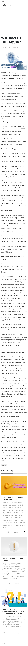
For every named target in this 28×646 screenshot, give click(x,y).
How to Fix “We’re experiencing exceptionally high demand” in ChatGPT (13, 611)
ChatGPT (4, 465)
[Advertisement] (14, 20)
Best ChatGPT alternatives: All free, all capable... (13, 498)
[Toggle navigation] (3, 2)
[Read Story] (25, 532)
